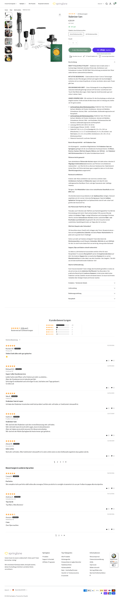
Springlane (46, 553)
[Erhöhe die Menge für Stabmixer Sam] (76, 43)
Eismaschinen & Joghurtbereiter (71, 562)
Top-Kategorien (66, 553)
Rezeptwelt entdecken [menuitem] (43, 3)
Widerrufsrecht (94, 567)
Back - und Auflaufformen (69, 570)
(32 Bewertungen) (82, 14)
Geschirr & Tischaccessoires (70, 573)
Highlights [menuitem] (22, 3)
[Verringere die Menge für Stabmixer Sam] (70, 43)
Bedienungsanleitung (74, 293)
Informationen (95, 553)
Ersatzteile (64, 575)
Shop (11, 9)
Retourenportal (94, 556)
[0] (113, 3)
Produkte (45, 556)
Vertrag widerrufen (96, 570)
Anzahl (70, 39)
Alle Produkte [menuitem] (32, 3)
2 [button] (57, 462)
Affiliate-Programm (48, 562)
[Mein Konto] (110, 3)
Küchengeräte (65, 559)
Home (6, 9)
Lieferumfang (72, 288)
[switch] (114, 565)
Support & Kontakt (48, 559)
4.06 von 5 (24, 328)
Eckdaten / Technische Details (77, 283)
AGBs (91, 562)
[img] (10, 346)
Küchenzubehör (66, 567)
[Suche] (106, 3)
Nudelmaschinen (66, 565)
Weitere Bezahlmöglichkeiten (104, 53)
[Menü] (117, 554)
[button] (50, 325)
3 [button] (60, 462)
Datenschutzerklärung (97, 559)
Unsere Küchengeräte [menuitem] (10, 3)
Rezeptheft (71, 298)
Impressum (93, 565)
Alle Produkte (17, 9)
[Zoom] (59, 14)
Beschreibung (72, 62)
